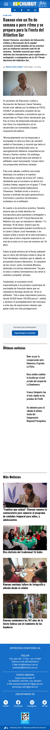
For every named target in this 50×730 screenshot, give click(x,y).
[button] (43, 4)
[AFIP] (25, 718)
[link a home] (25, 4)
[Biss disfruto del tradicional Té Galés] (25, 537)
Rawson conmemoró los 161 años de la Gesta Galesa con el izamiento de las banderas (23, 623)
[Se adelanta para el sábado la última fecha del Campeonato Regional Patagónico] (14, 412)
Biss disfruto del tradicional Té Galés (22, 552)
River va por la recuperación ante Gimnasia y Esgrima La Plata (35, 361)
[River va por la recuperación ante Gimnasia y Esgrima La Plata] (14, 360)
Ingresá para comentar (25, 333)
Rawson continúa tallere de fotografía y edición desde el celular (24, 586)
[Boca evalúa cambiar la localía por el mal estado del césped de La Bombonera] (14, 378)
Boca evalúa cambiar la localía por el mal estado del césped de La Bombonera (36, 379)
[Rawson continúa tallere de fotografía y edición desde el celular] (25, 570)
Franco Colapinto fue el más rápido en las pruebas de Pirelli (36, 395)
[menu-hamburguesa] (6, 4)
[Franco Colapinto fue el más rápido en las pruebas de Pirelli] (14, 396)
